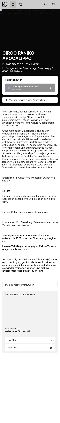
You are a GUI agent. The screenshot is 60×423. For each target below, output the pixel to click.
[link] (13, 4)
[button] (30, 285)
